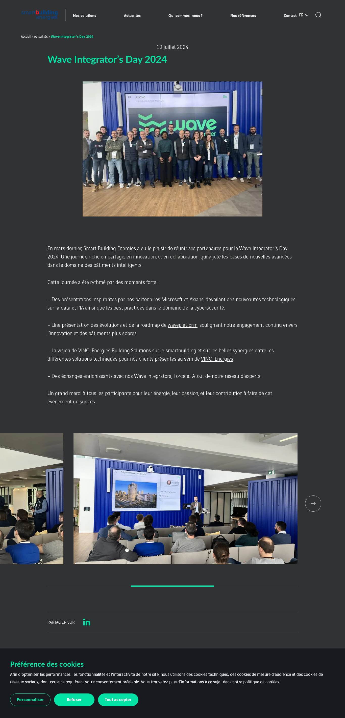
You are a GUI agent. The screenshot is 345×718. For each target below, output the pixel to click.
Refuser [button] (74, 699)
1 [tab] (89, 586)
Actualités (132, 15)
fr (301, 15)
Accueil (26, 36)
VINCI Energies (217, 358)
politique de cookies (261, 682)
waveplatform (182, 324)
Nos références (243, 15)
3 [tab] (256, 586)
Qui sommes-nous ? (185, 15)
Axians (197, 299)
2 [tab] (172, 586)
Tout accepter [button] (118, 699)
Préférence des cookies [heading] (47, 664)
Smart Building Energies (110, 248)
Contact (290, 15)
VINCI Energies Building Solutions (115, 350)
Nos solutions (84, 15)
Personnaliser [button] (30, 699)
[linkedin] (86, 622)
